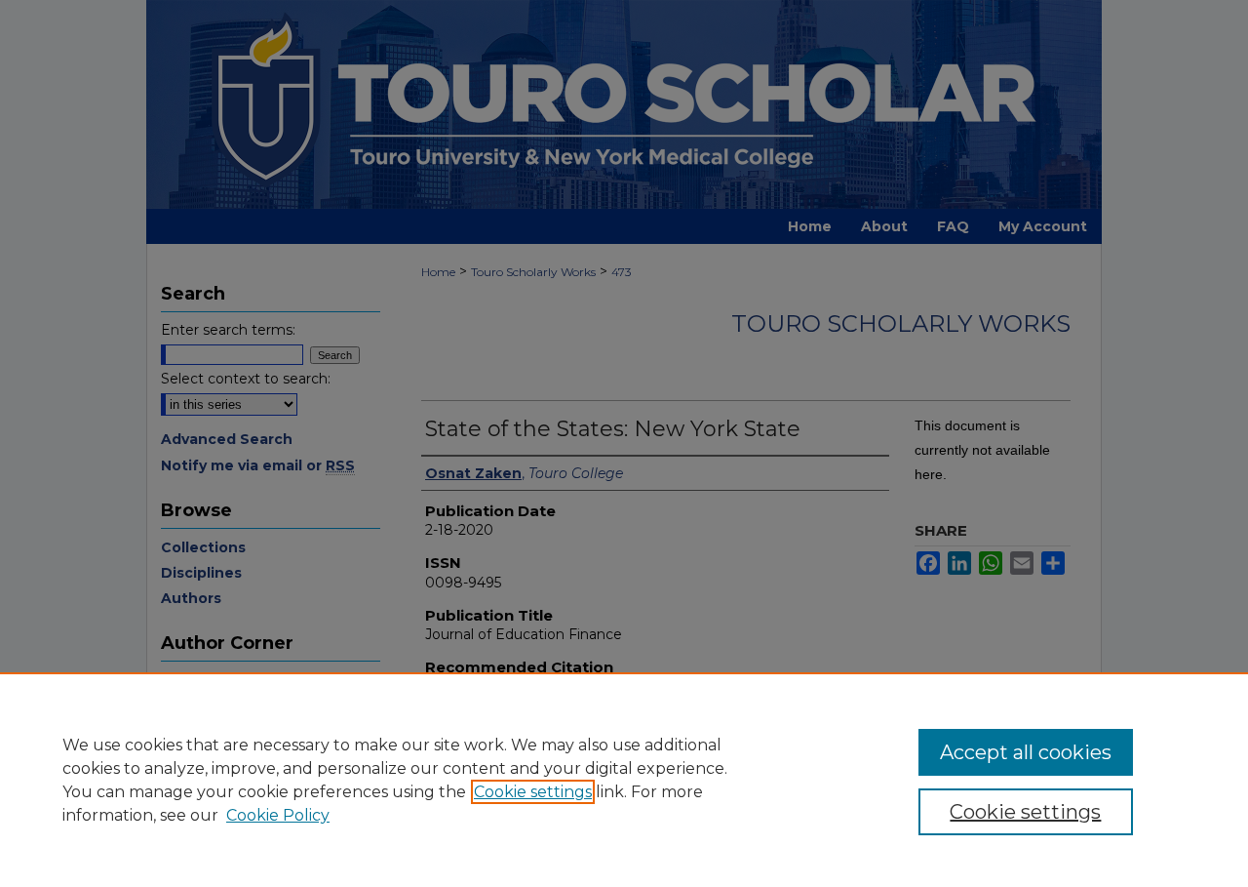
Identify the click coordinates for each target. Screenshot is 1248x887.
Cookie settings (533, 792)
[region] (624, 779)
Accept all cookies (1026, 752)
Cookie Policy (278, 815)
